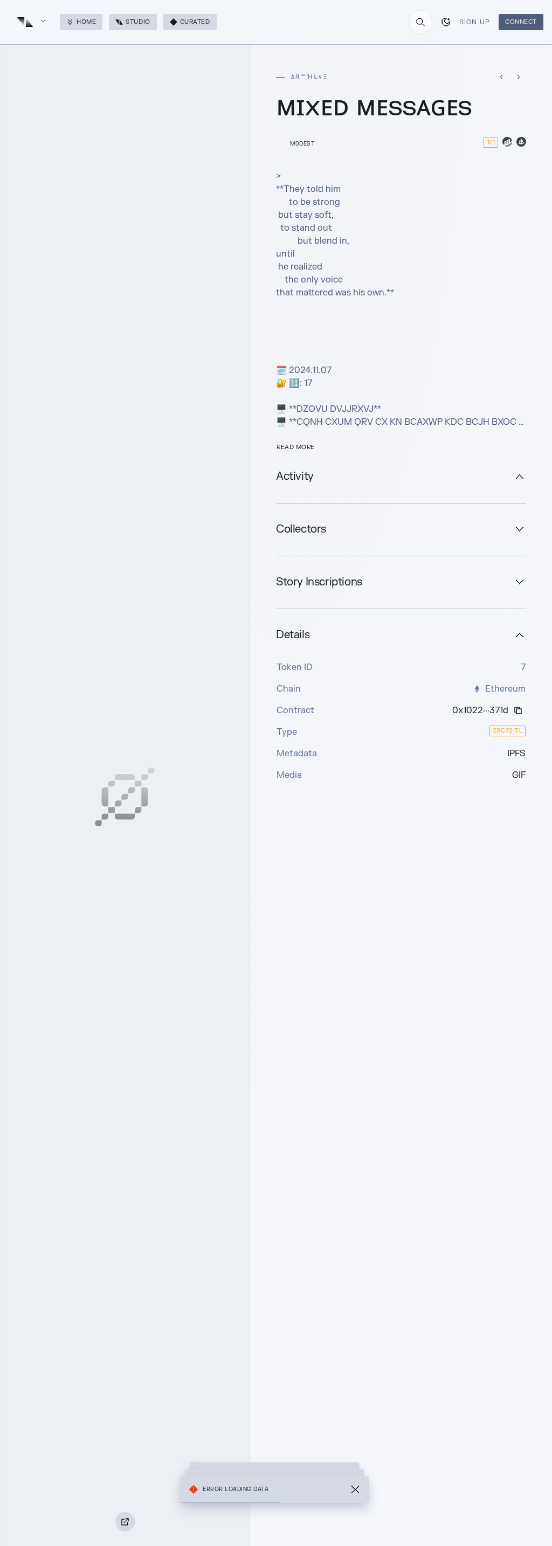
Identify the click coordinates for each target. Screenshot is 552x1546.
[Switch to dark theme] (446, 22)
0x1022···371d (480, 710)
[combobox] (420, 22)
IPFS (516, 753)
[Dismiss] (355, 1489)
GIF (519, 775)
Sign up (474, 22)
